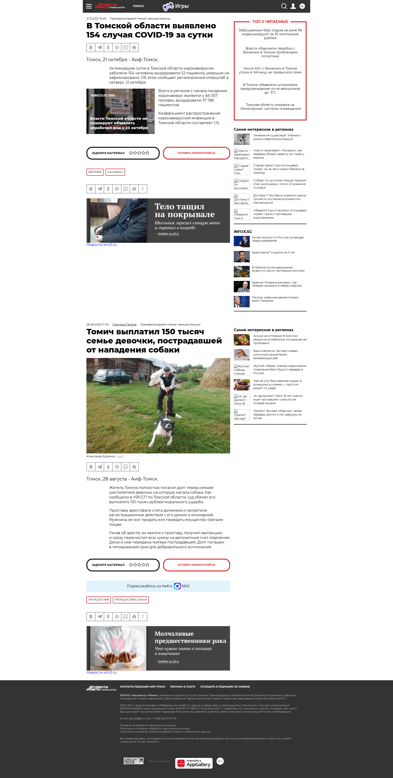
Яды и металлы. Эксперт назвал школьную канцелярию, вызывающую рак (275, 354)
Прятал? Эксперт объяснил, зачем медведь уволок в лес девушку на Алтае (277, 414)
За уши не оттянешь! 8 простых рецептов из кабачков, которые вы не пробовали (279, 339)
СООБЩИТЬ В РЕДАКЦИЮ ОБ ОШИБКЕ (225, 686)
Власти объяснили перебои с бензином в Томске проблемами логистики (270, 52)
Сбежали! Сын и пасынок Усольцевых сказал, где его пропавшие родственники (280, 214)
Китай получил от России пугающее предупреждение (278, 239)
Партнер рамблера (159, 761)
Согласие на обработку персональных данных (148, 725)
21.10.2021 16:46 (96, 18)
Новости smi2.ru (101, 245)
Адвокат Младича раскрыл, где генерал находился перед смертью (277, 284)
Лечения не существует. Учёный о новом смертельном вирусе (277, 137)
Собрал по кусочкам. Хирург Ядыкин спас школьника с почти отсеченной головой (279, 184)
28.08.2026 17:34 (97, 324)
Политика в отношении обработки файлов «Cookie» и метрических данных (165, 731)
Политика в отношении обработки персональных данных (155, 728)
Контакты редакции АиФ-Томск (142, 686)
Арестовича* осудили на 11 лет (273, 252)
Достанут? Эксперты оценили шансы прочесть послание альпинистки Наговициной (279, 199)
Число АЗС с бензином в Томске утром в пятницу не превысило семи (270, 70)
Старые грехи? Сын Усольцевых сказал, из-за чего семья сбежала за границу (278, 169)
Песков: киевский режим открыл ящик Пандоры (275, 299)
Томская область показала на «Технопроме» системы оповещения (270, 107)
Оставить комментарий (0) (196, 153)
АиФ (120, 456)
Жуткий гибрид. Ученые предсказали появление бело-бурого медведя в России (279, 369)
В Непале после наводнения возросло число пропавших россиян (278, 269)
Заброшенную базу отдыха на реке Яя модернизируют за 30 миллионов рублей (270, 34)
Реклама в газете (182, 686)
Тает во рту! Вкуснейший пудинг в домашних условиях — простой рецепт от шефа (277, 384)
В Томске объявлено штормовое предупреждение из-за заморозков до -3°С (270, 89)
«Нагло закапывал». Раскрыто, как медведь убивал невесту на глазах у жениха (278, 154)
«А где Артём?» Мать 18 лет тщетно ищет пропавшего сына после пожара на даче (278, 399)
